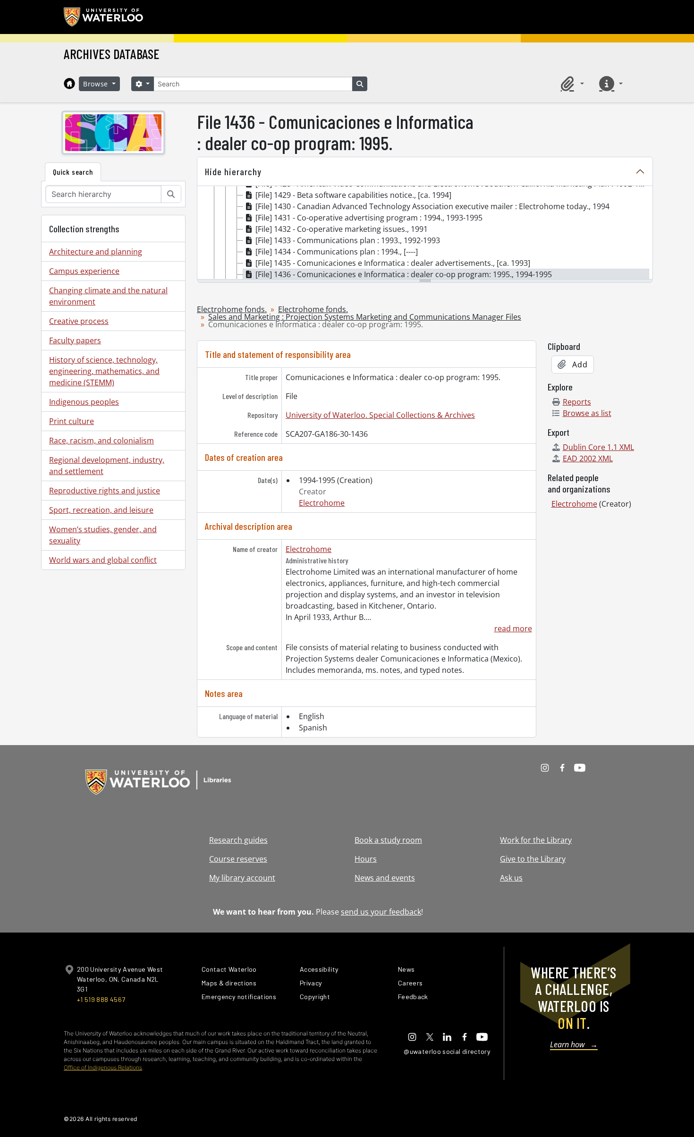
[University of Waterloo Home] (104, 17)
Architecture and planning (95, 251)
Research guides (238, 840)
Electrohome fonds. (232, 309)
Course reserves (238, 859)
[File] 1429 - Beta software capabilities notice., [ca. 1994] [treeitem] (353, 195)
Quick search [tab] (73, 171)
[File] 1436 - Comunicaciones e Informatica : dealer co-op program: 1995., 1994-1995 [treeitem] (403, 274)
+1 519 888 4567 (101, 999)
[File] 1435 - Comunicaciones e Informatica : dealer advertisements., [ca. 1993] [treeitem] (392, 263)
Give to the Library (533, 859)
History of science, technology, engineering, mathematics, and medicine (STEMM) (104, 371)
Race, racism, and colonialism (101, 440)
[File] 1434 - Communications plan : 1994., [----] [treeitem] (336, 251)
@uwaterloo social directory (447, 1051)
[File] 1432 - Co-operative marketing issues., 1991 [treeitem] (341, 229)
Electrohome (322, 503)
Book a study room (388, 840)
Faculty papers (75, 340)
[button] (570, 83)
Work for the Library (536, 840)
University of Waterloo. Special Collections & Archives (380, 415)
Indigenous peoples (84, 402)
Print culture (71, 421)
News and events (385, 878)
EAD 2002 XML (588, 458)
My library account (242, 878)
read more (513, 628)
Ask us (511, 878)
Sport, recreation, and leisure (101, 510)
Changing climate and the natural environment (108, 296)
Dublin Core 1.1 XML (598, 447)
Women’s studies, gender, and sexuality (103, 535)
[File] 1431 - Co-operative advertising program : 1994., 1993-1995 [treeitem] (368, 217)
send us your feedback (381, 912)
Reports (577, 402)
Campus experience (84, 271)
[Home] (69, 83)
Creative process (79, 321)
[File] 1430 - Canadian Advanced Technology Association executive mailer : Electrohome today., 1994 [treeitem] (432, 206)
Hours (366, 859)
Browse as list (587, 413)
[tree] (424, 233)
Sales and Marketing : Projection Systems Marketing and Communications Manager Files (364, 317)
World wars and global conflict (103, 560)
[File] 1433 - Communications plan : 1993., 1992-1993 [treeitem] (347, 240)
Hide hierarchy (233, 171)
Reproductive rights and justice (104, 490)
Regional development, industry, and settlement (106, 465)
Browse (96, 83)
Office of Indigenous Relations (103, 1067)
